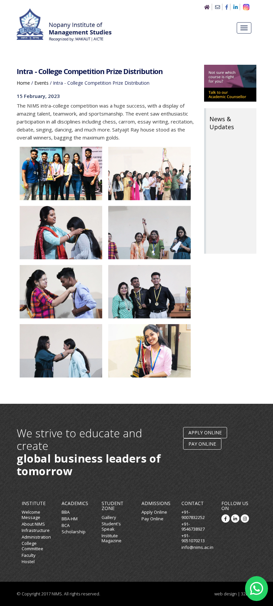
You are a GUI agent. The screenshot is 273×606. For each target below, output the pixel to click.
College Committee (32, 546)
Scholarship (74, 532)
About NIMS (33, 524)
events (41, 83)
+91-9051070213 (193, 538)
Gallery (109, 517)
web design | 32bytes (235, 594)
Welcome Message (31, 514)
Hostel (28, 561)
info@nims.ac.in (197, 547)
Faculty (29, 555)
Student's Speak (111, 526)
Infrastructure (36, 530)
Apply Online (205, 432)
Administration (36, 537)
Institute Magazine (112, 538)
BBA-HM (70, 519)
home (23, 83)
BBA (66, 512)
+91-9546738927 (193, 526)
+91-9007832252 (193, 514)
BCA (66, 525)
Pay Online (202, 444)
